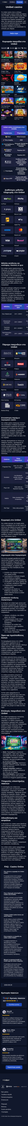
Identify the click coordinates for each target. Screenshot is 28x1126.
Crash (19, 48)
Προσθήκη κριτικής (14, 1004)
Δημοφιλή (4, 48)
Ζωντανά (12, 48)
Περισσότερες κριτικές (14, 1067)
